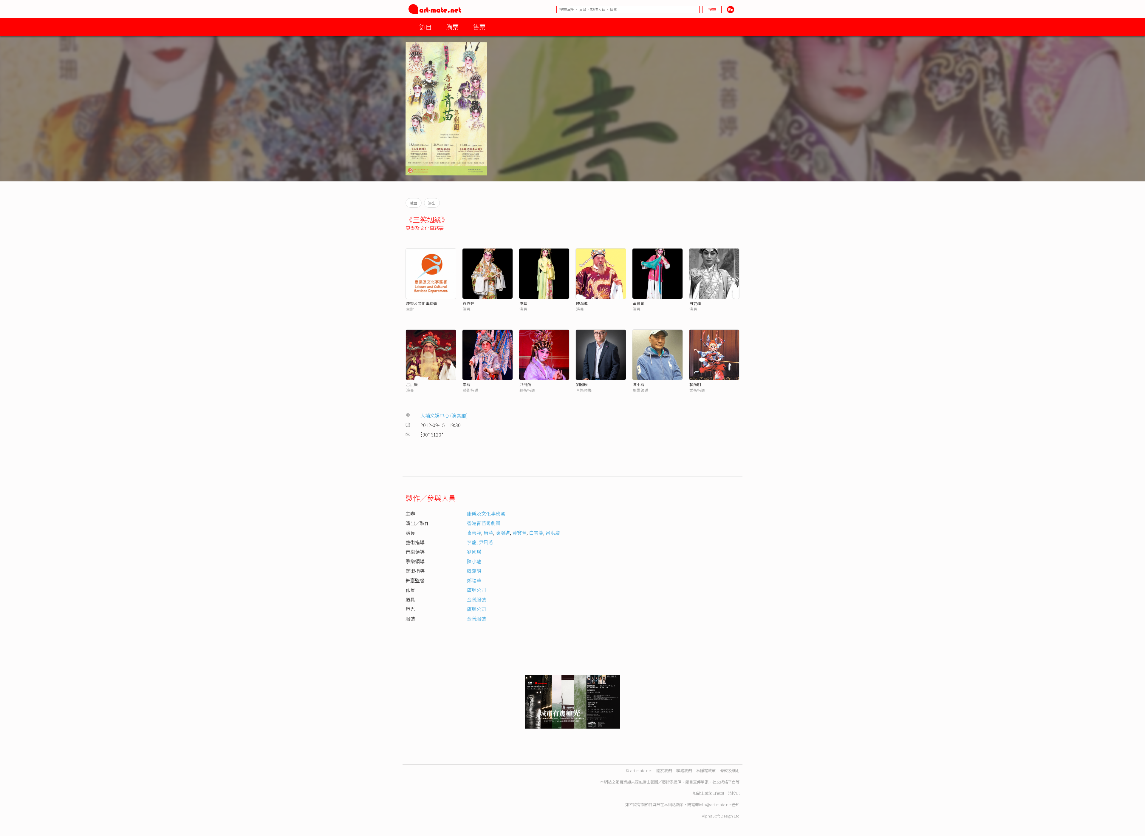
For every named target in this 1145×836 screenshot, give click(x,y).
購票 (452, 26)
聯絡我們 (684, 770)
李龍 (467, 384)
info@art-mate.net (715, 804)
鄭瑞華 (474, 580)
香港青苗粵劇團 (483, 523)
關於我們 (664, 770)
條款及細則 (729, 770)
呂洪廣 (412, 384)
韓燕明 (695, 384)
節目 (425, 26)
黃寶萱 (638, 303)
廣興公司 (476, 589)
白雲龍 (695, 303)
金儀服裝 (476, 599)
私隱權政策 (706, 770)
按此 (735, 793)
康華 (523, 303)
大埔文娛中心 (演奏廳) (444, 415)
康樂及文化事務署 (425, 228)
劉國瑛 (582, 384)
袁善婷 (468, 303)
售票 (479, 26)
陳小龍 (638, 384)
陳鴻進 (582, 303)
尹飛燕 (525, 384)
